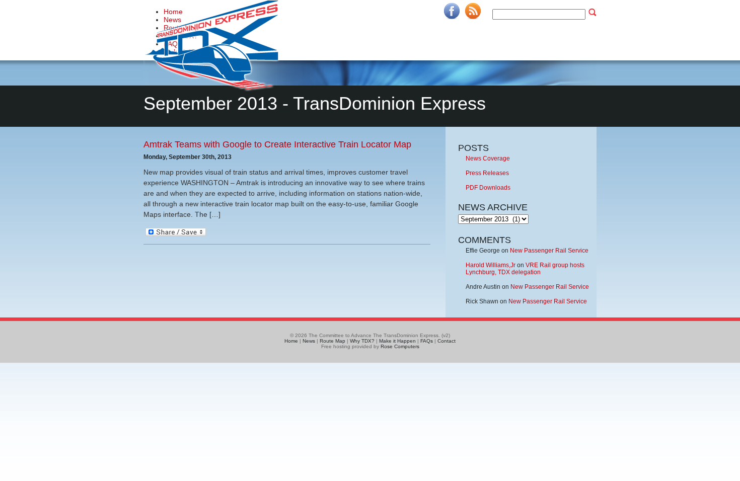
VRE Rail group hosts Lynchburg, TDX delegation (525, 269)
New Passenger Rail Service (549, 250)
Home (291, 341)
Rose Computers (400, 346)
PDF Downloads (488, 187)
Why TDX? (362, 341)
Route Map (332, 341)
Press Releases (487, 173)
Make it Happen (397, 341)
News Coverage (488, 158)
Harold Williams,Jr (490, 265)
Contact (446, 341)
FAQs (426, 341)
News (309, 341)
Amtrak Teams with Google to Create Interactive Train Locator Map (277, 144)
